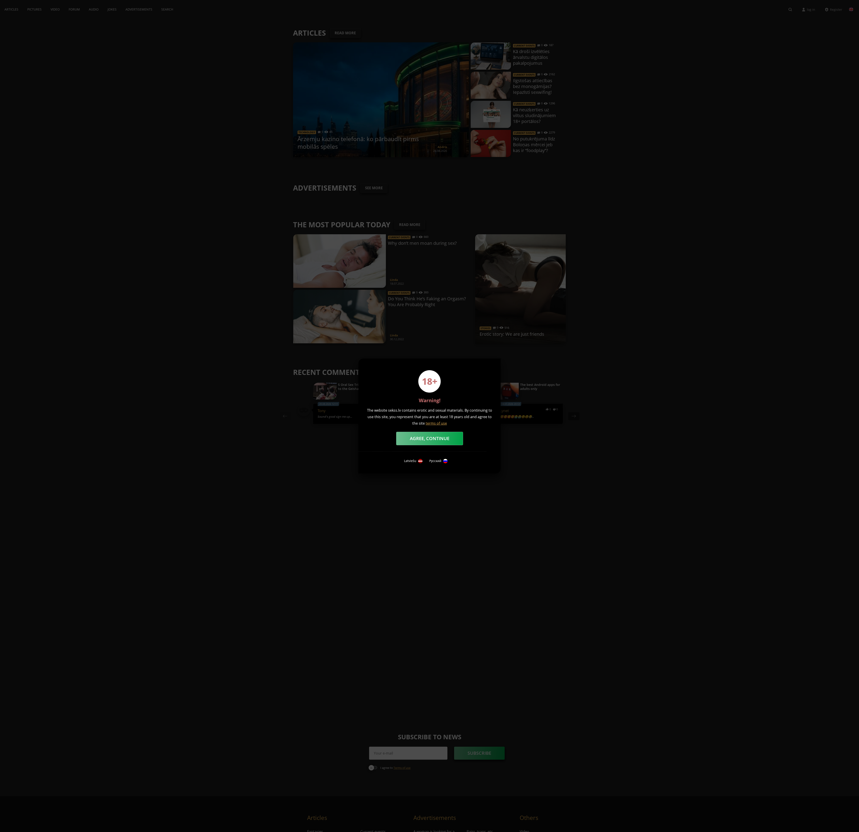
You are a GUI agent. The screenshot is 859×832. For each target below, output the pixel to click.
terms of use (436, 423)
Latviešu (410, 461)
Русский (435, 461)
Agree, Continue (429, 438)
